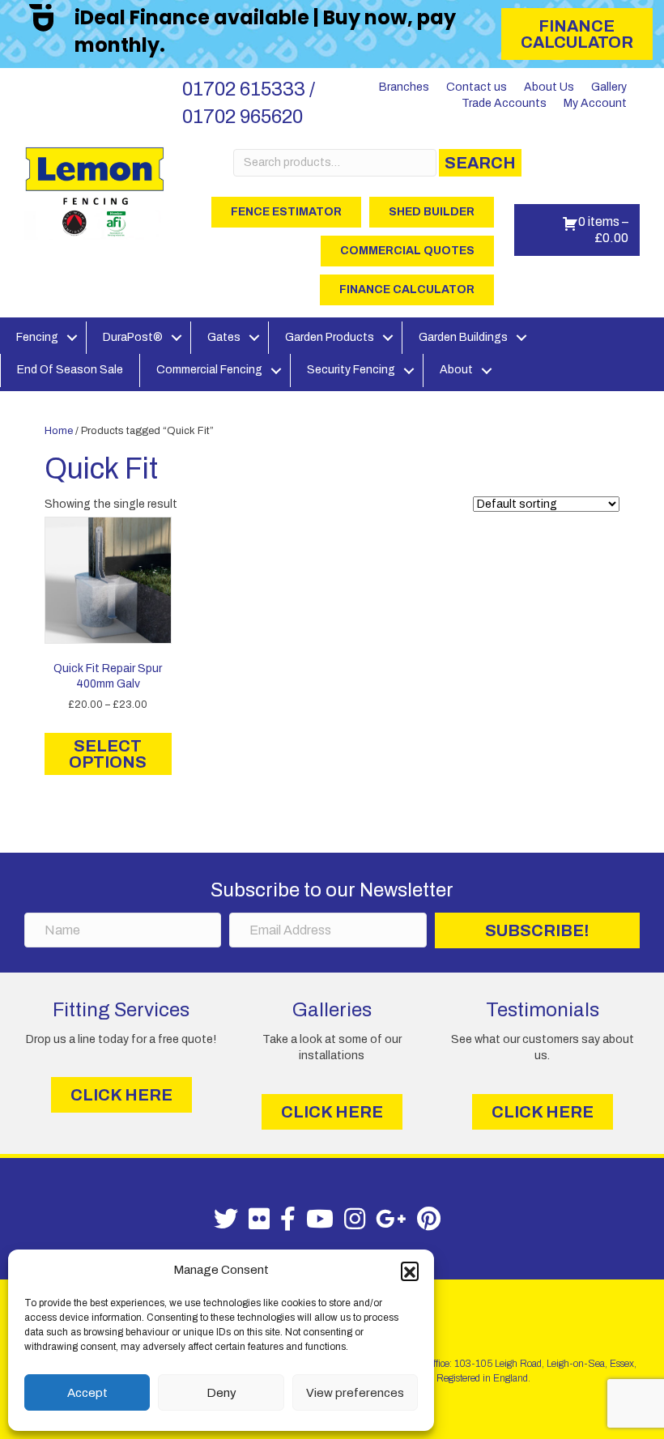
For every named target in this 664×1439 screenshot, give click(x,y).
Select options (108, 754)
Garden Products (329, 337)
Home (59, 430)
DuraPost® (133, 337)
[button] (410, 1270)
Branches (404, 87)
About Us (549, 87)
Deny (221, 1392)
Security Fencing (351, 370)
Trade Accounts (504, 103)
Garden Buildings (463, 337)
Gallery (609, 87)
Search (480, 163)
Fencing (37, 337)
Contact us (476, 87)
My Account (595, 103)
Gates (223, 337)
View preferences (355, 1392)
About (456, 370)
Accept (87, 1392)
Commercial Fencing (209, 370)
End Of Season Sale (70, 370)
